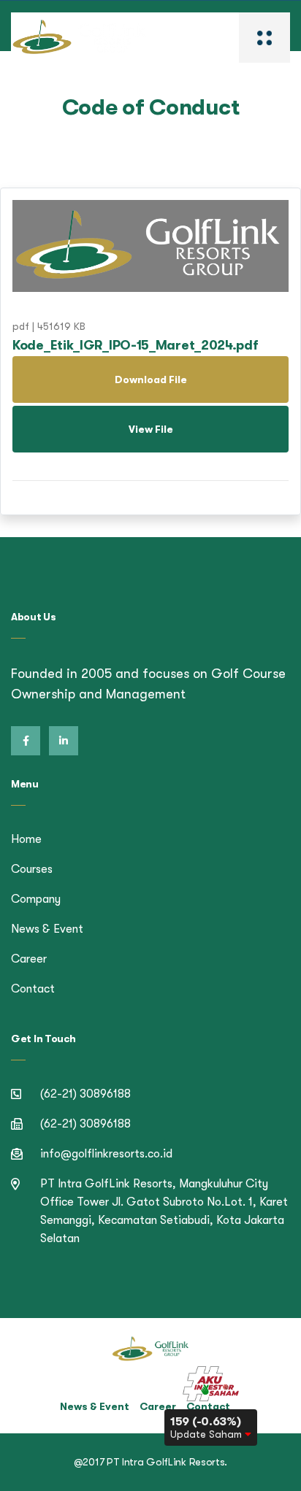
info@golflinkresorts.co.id (106, 1153)
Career (29, 959)
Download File (151, 379)
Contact (33, 988)
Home (26, 839)
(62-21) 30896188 (85, 1094)
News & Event (47, 929)
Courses (32, 869)
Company (36, 899)
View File (151, 429)
